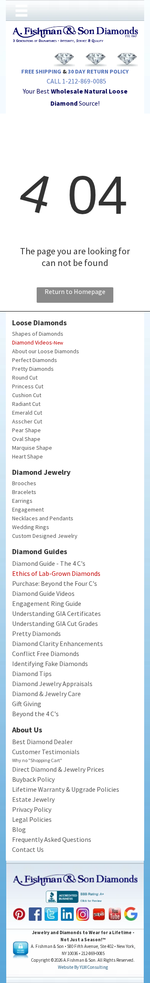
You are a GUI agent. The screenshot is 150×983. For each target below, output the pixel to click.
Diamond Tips (32, 673)
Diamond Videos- (33, 342)
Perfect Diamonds (34, 360)
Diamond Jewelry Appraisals (52, 683)
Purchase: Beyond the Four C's (54, 583)
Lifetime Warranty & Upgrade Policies (65, 789)
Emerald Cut (27, 412)
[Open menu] (21, 10)
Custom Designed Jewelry (45, 536)
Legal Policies (32, 819)
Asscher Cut (27, 421)
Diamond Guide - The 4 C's (48, 563)
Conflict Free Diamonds (45, 653)
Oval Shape (26, 439)
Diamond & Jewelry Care (46, 693)
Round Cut (25, 377)
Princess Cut (27, 386)
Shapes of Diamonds (37, 333)
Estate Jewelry (33, 799)
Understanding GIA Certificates (56, 613)
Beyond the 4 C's (35, 713)
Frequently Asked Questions (51, 839)
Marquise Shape (32, 447)
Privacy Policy (31, 809)
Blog (19, 829)
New (58, 342)
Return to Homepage (75, 291)
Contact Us (28, 849)
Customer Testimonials (46, 751)
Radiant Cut (26, 404)
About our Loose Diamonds (45, 351)
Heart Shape (27, 456)
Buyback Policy (33, 779)
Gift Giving (26, 703)
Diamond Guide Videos (43, 593)
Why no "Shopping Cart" (37, 760)
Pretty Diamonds (33, 368)
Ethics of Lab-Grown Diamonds (56, 573)
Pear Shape (26, 430)
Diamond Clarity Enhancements (57, 643)
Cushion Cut (26, 395)
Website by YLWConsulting (83, 967)
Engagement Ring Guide (46, 603)
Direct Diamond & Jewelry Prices (58, 769)
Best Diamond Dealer (42, 741)
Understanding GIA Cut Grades (55, 623)
